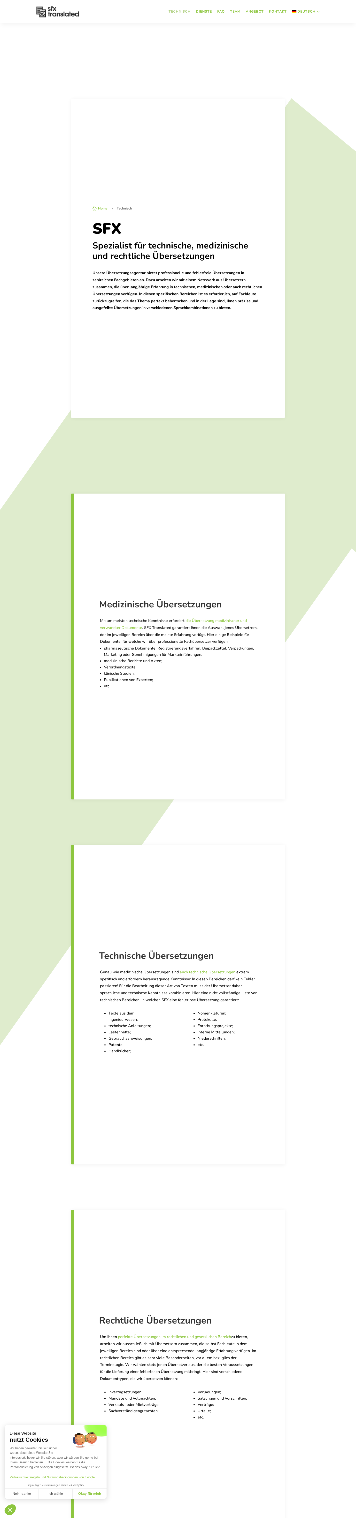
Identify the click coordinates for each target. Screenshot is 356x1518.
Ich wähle (55, 1493)
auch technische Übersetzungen (207, 972)
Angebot (255, 11)
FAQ (221, 11)
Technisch (180, 11)
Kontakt (278, 11)
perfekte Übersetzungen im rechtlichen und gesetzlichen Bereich (174, 1337)
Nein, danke (22, 1493)
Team (235, 11)
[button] (10, 1510)
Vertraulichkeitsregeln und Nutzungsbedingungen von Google (52, 1477)
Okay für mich (89, 1493)
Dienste (204, 11)
